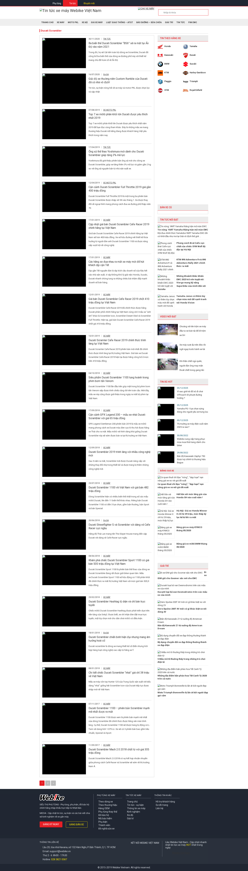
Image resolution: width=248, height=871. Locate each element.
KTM (166, 72)
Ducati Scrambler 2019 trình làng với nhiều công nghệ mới (119, 453)
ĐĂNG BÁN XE (76, 824)
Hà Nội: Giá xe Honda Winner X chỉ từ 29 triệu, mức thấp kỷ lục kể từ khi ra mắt (191, 514)
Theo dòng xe (105, 801)
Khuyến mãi (89, 3)
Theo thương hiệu (107, 805)
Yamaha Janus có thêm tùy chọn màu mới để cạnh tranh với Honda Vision (191, 299)
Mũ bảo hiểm (105, 818)
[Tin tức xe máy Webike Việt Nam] (70, 10)
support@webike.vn (60, 851)
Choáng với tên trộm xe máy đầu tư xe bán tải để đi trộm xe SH (193, 331)
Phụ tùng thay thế (107, 811)
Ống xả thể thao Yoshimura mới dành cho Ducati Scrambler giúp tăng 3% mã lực (116, 153)
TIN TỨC (180, 22)
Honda (167, 46)
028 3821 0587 (59, 859)
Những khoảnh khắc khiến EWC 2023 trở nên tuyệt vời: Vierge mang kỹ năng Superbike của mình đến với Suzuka (182, 282)
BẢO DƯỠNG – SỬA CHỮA (149, 22)
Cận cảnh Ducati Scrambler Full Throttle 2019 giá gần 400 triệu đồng (120, 188)
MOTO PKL (73, 22)
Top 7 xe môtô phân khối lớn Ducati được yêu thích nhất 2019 (118, 116)
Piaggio (167, 81)
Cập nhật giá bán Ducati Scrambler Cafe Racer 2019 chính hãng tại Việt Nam (119, 226)
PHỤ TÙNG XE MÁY (106, 795)
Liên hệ (159, 808)
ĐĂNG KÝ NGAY (51, 824)
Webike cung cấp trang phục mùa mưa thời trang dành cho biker (191, 442)
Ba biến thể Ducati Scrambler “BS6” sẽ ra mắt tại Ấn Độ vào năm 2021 (119, 45)
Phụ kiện (102, 821)
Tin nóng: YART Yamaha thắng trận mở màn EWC (183, 229)
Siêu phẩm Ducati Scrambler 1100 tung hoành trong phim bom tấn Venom (119, 379)
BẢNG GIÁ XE (167, 470)
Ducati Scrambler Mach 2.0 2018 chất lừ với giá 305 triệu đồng (119, 751)
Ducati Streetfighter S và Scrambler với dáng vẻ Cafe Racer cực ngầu (119, 526)
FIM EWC (192, 22)
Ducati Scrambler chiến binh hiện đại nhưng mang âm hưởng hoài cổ (119, 638)
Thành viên (104, 825)
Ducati (193, 55)
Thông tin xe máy (136, 808)
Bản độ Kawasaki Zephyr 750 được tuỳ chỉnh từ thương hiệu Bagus (191, 459)
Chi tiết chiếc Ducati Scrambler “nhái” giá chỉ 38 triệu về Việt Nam (119, 674)
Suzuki (193, 64)
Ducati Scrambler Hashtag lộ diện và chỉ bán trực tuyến (117, 603)
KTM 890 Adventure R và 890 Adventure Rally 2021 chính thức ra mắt (191, 262)
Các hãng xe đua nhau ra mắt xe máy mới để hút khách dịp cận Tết (116, 263)
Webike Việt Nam (181, 852)
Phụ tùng (57, 3)
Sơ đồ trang (162, 805)
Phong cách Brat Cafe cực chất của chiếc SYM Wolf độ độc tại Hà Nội (190, 246)
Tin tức (72, 3)
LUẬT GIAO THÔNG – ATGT (119, 22)
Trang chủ (132, 801)
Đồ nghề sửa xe (106, 828)
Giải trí (169, 22)
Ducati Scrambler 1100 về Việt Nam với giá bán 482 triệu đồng (119, 489)
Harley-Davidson (198, 72)
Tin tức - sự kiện (135, 805)
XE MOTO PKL (109, 110)
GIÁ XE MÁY (97, 22)
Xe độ (130, 815)
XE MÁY (60, 22)
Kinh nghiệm (133, 811)
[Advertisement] (183, 151)
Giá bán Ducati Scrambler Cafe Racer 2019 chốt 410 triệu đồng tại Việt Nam (119, 300)
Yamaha (193, 46)
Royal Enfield (196, 90)
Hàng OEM (103, 808)
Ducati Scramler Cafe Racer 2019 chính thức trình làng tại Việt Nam (117, 342)
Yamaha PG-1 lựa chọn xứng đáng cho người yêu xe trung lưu (192, 410)
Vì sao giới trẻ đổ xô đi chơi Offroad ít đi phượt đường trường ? (190, 394)
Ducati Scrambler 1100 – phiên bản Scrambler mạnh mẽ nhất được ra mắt (119, 710)
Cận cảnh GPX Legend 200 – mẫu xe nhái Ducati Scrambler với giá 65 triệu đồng (117, 416)
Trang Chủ (47, 22)
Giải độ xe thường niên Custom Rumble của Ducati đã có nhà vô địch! (118, 80)
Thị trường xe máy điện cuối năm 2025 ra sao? (192, 425)
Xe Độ (85, 22)
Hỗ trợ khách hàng (165, 801)
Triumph (194, 81)
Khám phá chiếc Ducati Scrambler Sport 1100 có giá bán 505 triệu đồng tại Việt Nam (119, 562)
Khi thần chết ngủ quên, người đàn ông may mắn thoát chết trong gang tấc (192, 365)
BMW (166, 64)
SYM (166, 90)
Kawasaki (168, 55)
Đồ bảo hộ (103, 815)
